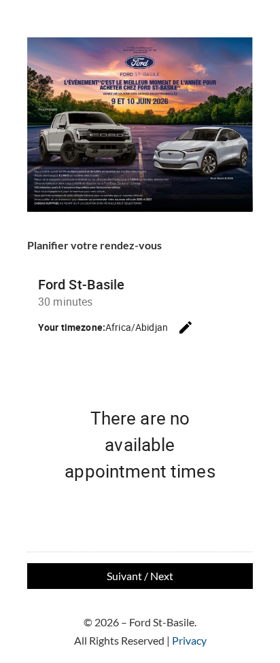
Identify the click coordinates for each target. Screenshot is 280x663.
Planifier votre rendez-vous (94, 244)
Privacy (189, 640)
